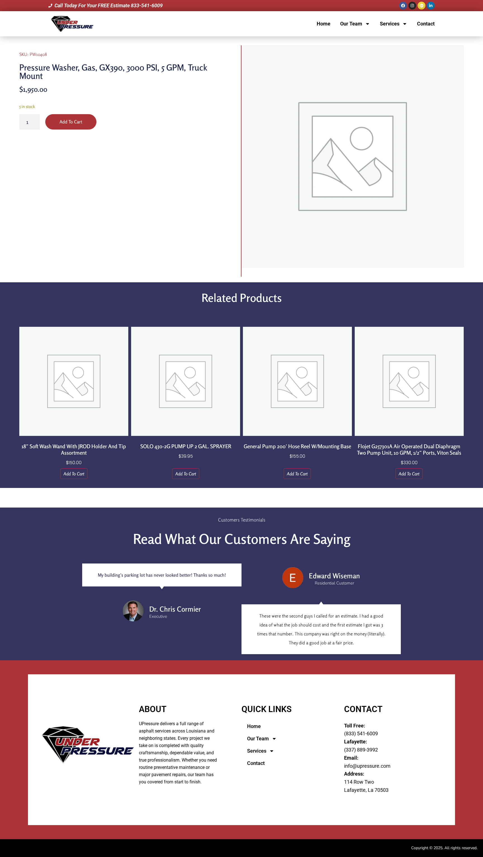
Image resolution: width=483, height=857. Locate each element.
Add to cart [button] (73, 473)
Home (323, 24)
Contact (426, 24)
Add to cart (71, 122)
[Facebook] (403, 6)
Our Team (351, 24)
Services (389, 24)
